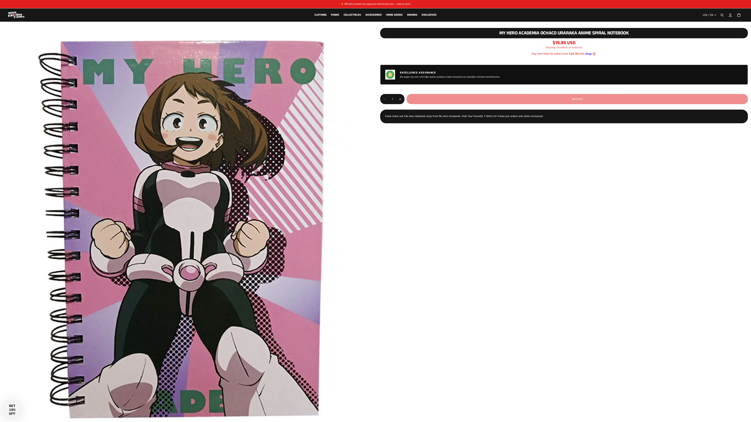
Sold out (577, 99)
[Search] (722, 15)
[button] (12, 410)
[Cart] (739, 15)
